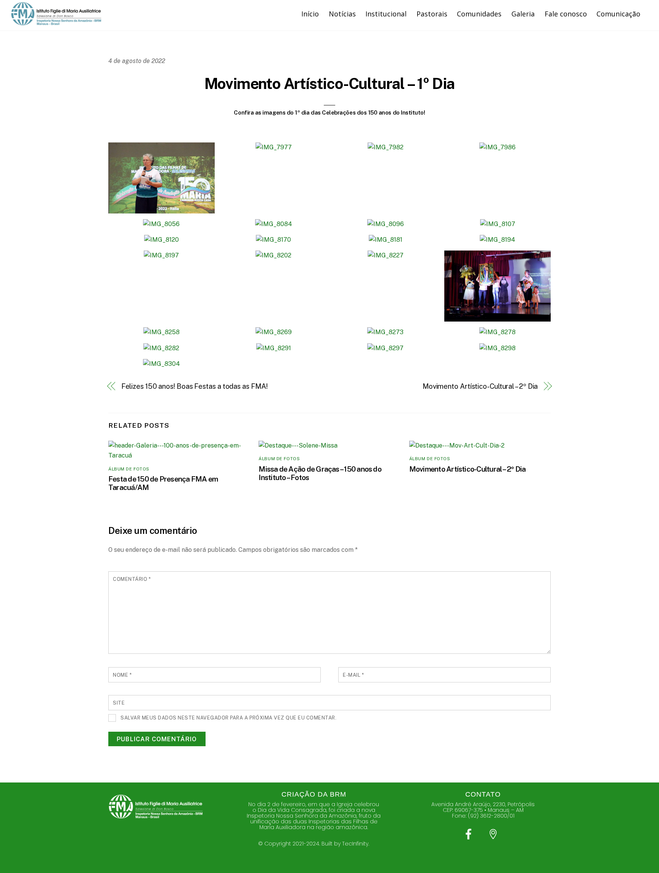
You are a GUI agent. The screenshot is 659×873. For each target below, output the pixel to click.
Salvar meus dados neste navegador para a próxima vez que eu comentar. (228, 718)
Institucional (386, 13)
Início (310, 13)
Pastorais (431, 13)
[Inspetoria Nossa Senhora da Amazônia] (56, 22)
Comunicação (618, 13)
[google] (494, 834)
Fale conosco (566, 13)
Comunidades (479, 13)
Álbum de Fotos (128, 469)
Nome (122, 675)
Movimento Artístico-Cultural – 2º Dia (480, 386)
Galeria (523, 13)
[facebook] (470, 834)
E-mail (353, 675)
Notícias (342, 13)
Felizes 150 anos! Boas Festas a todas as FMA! (194, 386)
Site (119, 703)
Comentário (132, 579)
